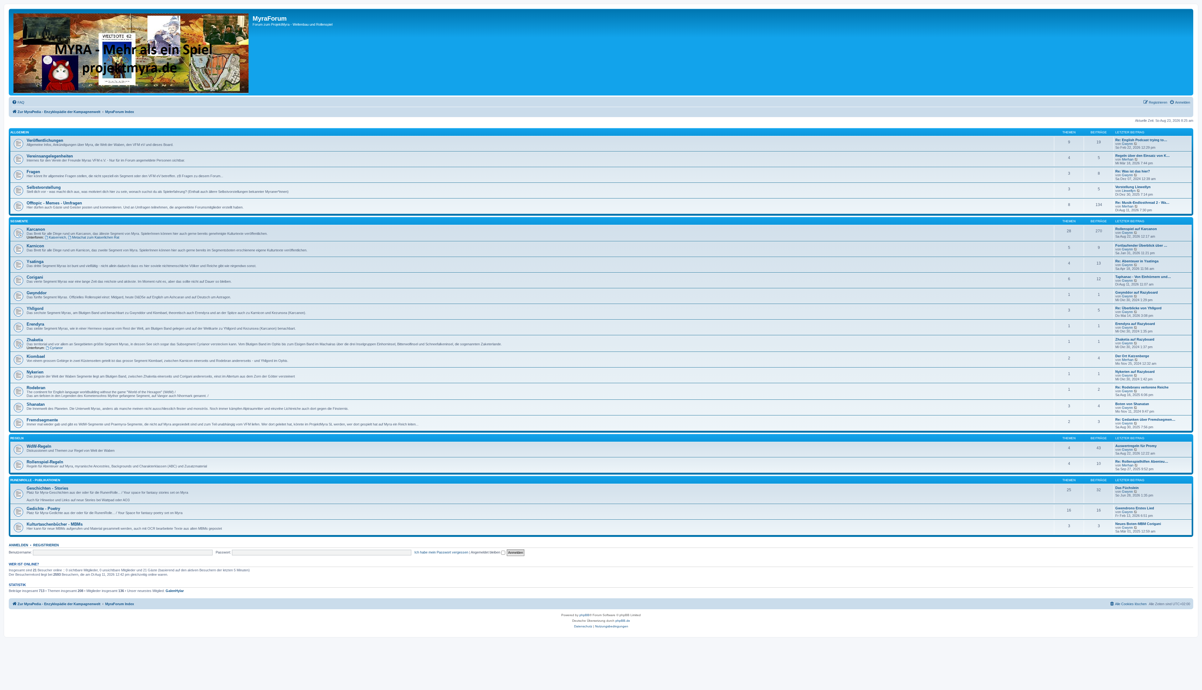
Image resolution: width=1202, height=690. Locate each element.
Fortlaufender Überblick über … (1141, 245)
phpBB (584, 615)
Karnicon (35, 246)
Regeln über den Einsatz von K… (1142, 155)
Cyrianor (56, 348)
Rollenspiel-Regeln (45, 462)
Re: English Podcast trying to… (1141, 140)
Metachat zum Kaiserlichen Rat (95, 237)
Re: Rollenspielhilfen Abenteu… (1141, 461)
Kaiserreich (57, 237)
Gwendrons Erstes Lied (1134, 508)
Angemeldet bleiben (486, 552)
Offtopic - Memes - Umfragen (54, 203)
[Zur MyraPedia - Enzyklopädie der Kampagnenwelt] (131, 52)
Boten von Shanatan (1132, 404)
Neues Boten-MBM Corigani (1138, 524)
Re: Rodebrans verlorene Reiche (1142, 387)
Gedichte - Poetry (43, 508)
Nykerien (35, 372)
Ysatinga (35, 261)
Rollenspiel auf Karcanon (1136, 229)
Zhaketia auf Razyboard (1134, 339)
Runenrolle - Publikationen (35, 480)
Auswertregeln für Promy (1136, 446)
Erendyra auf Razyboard (1135, 324)
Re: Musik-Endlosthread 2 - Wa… (1142, 202)
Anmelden (18, 545)
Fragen (33, 171)
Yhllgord (35, 308)
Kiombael (36, 356)
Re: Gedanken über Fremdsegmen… (1145, 419)
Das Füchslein (1127, 488)
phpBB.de (622, 620)
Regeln (16, 438)
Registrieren (46, 545)
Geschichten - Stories (47, 488)
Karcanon (36, 229)
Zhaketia (35, 339)
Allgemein (19, 132)
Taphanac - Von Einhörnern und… (1143, 277)
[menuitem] (18, 102)
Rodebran (36, 387)
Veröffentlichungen (45, 140)
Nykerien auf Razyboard (1135, 371)
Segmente (19, 221)
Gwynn (1127, 144)
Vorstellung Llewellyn (1133, 187)
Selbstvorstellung (44, 187)
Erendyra (35, 324)
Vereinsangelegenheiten (50, 156)
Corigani (35, 277)
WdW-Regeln (39, 446)
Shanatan (36, 404)
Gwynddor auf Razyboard (1136, 292)
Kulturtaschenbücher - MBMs (55, 524)
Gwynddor (37, 293)
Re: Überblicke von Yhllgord (1138, 308)
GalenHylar (175, 591)
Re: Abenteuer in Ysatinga (1136, 261)
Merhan (1127, 159)
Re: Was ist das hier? (1132, 171)
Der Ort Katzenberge (1132, 356)
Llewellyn (1129, 191)
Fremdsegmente (42, 420)
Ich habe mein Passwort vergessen (441, 552)
